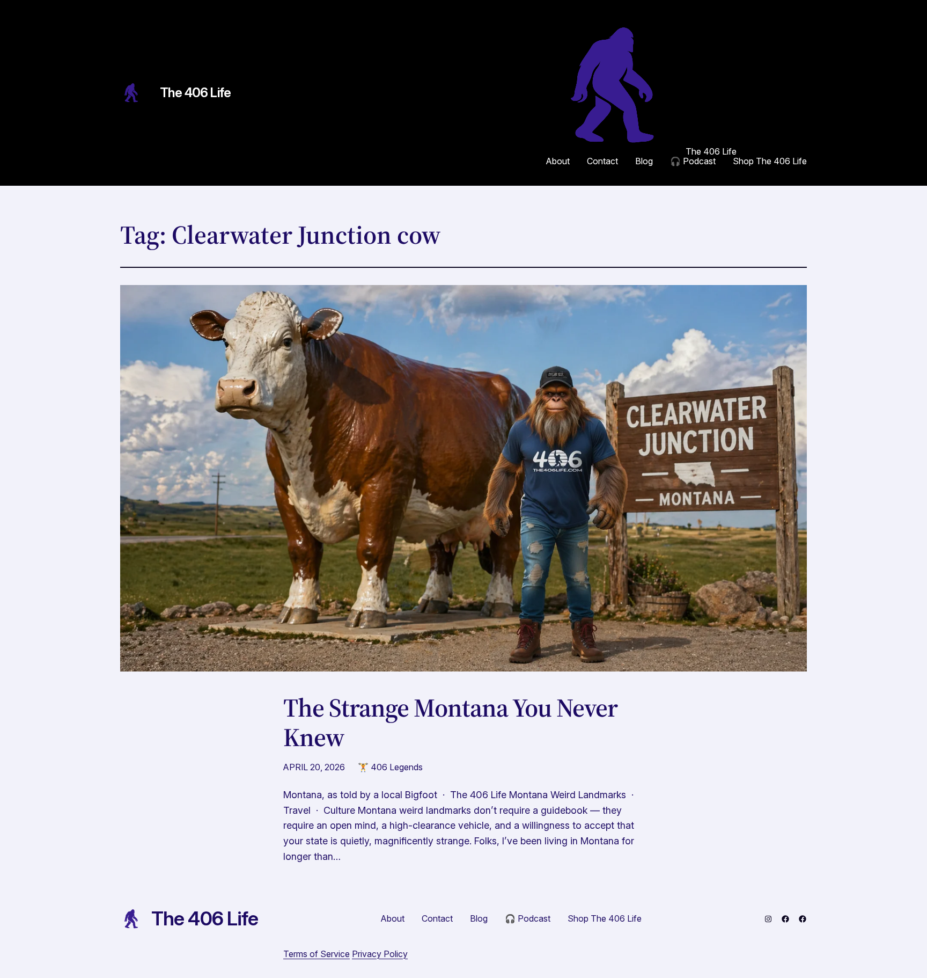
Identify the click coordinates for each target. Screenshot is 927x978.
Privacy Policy (380, 953)
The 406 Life (195, 92)
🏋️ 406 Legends (390, 767)
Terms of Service (316, 953)
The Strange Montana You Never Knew (450, 722)
